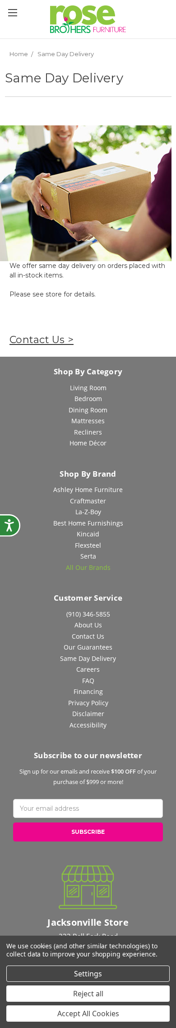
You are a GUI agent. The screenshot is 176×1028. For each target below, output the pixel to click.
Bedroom (88, 398)
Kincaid (88, 534)
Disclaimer (88, 713)
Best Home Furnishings (88, 523)
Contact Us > (41, 340)
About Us (88, 625)
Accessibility (88, 725)
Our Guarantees (88, 647)
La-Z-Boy (88, 511)
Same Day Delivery (88, 658)
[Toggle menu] (12, 12)
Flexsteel (88, 545)
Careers (88, 669)
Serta (88, 556)
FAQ (88, 680)
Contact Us (88, 636)
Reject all (88, 994)
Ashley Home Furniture (88, 489)
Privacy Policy (88, 702)
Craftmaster (88, 501)
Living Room (88, 387)
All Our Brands (88, 567)
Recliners (88, 432)
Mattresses (88, 420)
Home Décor (88, 443)
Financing (88, 691)
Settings (88, 974)
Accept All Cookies (88, 1013)
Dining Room (88, 410)
